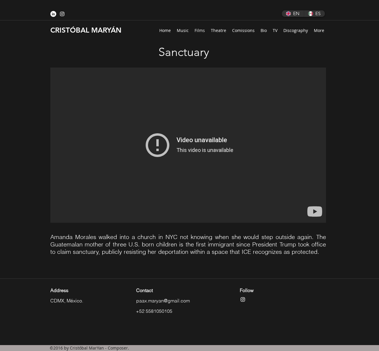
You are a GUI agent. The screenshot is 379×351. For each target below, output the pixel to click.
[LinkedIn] (53, 14)
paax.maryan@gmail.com (163, 301)
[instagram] (62, 14)
